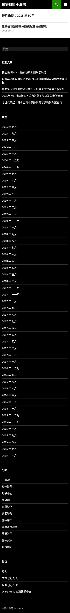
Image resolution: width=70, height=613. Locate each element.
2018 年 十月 (9, 227)
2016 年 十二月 (10, 368)
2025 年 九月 (9, 133)
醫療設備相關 (10, 526)
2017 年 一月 (9, 361)
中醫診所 (7, 479)
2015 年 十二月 (10, 415)
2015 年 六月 (9, 455)
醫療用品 (7, 520)
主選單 (65, 4)
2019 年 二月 (9, 207)
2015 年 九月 (9, 435)
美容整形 (7, 513)
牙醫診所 (7, 506)
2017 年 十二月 (10, 287)
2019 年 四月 (9, 193)
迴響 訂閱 (10, 584)
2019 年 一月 (9, 214)
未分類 (6, 500)
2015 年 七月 (9, 448)
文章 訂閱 (10, 578)
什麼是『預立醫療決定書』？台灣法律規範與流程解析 (33, 89)
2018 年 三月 (9, 274)
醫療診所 (7, 533)
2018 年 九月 (9, 234)
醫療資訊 (7, 540)
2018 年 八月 (9, 240)
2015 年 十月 (9, 428)
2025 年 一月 (9, 153)
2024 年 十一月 (10, 167)
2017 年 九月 (9, 307)
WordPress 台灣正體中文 (16, 591)
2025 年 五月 (9, 140)
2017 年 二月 (9, 354)
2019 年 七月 (9, 173)
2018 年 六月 (9, 254)
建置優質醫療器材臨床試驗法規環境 (24, 26)
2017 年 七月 (9, 321)
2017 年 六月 (9, 328)
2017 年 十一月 (10, 294)
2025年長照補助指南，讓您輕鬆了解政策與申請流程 (32, 95)
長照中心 (7, 547)
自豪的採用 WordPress (13, 608)
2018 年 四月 (9, 267)
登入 (4, 571)
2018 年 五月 (9, 261)
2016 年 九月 (9, 375)
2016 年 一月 (9, 408)
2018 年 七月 (9, 247)
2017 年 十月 (9, 301)
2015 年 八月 (9, 442)
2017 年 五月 (9, 334)
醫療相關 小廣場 (14, 4)
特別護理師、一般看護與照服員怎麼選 (24, 72)
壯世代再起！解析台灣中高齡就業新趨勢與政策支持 (32, 102)
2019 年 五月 (9, 187)
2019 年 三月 (9, 200)
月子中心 (7, 493)
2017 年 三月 (9, 348)
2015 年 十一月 (10, 422)
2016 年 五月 (9, 395)
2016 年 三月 (9, 401)
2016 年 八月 (9, 381)
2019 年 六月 (9, 180)
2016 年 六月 (9, 388)
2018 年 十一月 (10, 220)
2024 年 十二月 (10, 160)
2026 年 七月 (9, 126)
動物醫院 (7, 486)
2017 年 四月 (9, 341)
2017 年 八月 (9, 314)
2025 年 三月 (9, 146)
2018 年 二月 (9, 281)
